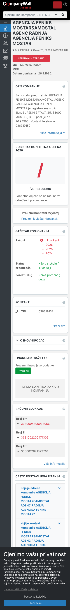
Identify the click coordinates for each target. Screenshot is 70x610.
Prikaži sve (58, 326)
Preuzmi (23, 371)
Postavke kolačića (35, 596)
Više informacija (51, 133)
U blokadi (52, 247)
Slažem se (35, 603)
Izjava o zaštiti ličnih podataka (21, 589)
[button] (57, 4)
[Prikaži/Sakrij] (56, 14)
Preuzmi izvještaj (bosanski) (40, 218)
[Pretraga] (63, 14)
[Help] (65, 4)
